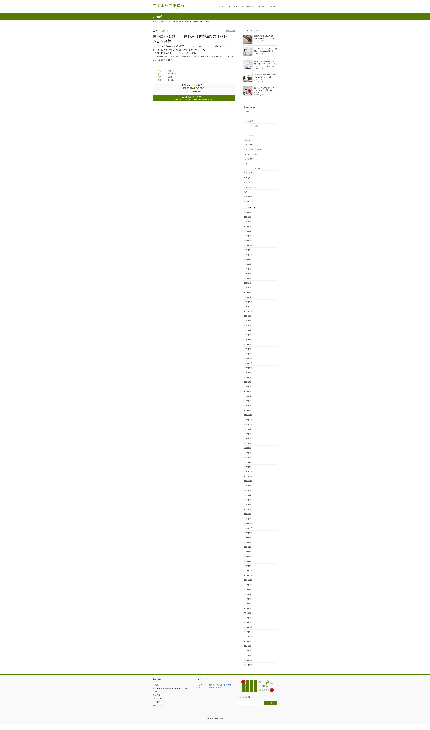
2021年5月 (248, 500)
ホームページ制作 (250, 154)
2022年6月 (248, 443)
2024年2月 (248, 349)
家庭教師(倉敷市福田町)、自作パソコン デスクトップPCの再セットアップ (265, 77)
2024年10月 (248, 311)
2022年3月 (248, 457)
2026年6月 (248, 217)
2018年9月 (248, 641)
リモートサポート (250, 173)
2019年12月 (248, 570)
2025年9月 (248, 259)
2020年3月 (248, 556)
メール (246, 163)
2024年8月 (248, 321)
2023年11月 (248, 363)
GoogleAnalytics (250, 107)
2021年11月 (248, 476)
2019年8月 (248, 589)
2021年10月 (248, 481)
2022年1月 (248, 467)
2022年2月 (248, 462)
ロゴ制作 (247, 178)
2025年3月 (248, 288)
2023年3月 (248, 401)
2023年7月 (248, 382)
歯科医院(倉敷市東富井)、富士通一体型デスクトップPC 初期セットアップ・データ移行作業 (265, 63)
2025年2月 (248, 292)
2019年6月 (248, 599)
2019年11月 (248, 575)
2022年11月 (248, 420)
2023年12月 (248, 358)
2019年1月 (248, 622)
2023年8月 (248, 377)
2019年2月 (248, 618)
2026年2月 (248, 236)
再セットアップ (249, 182)
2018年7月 (248, 651)
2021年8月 (248, 486)
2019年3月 (248, 613)
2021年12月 (248, 471)
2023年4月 (248, 396)
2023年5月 (248, 391)
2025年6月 (248, 273)
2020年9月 (248, 537)
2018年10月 (248, 636)
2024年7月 (248, 325)
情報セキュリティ (250, 187)
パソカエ (247, 140)
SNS (245, 116)
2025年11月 (248, 250)
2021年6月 (248, 495)
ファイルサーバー (250, 145)
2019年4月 (248, 608)
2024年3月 (248, 344)
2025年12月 (248, 245)
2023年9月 (248, 372)
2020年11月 (248, 528)
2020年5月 (248, 547)
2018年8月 (248, 646)
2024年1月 (248, 354)
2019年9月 (248, 585)
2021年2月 (248, 514)
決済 (245, 192)
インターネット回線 (251, 126)
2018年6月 (248, 655)
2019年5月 (248, 604)
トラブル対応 (249, 135)
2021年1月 (248, 519)
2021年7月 (248, 490)
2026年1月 (248, 240)
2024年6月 (248, 330)
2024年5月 (248, 335)
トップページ (200, 685)
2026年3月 (248, 231)
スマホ (246, 131)
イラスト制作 (249, 121)
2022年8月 (248, 434)
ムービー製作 (249, 159)
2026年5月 (248, 222)
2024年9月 (248, 316)
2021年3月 (248, 509)
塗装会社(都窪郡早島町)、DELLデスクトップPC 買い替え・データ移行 (265, 90)
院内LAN (230, 31)
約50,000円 (172, 74)
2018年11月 (248, 632)
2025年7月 (248, 269)
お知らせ (211, 685)
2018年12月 (248, 627)
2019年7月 (248, 594)
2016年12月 (248, 660)
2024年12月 (248, 302)
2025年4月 (248, 283)
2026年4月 (248, 226)
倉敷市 (170, 77)
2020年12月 (248, 523)
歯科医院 (171, 80)
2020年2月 (248, 561)
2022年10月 (248, 424)
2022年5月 (248, 448)
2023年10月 (248, 368)
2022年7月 (248, 438)
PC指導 (246, 112)
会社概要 (217, 687)
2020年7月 (248, 542)
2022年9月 (248, 429)
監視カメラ (248, 196)
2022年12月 (248, 415)
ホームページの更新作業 (252, 149)
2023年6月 (248, 387)
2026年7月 (248, 212)
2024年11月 (248, 306)
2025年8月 (248, 264)
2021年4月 (248, 505)
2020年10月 (248, 533)
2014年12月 (248, 665)
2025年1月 (248, 297)
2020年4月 (248, 552)
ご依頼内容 (220, 685)
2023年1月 (248, 410)
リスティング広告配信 (252, 168)
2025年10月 (248, 255)
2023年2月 (248, 406)
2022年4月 (248, 453)
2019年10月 (248, 580)
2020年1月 (248, 566)
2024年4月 (248, 339)
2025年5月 (248, 278)
